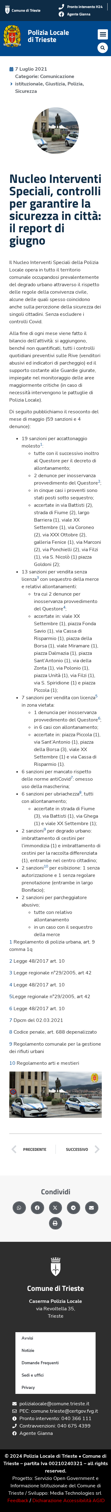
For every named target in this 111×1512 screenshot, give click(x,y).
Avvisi (27, 1338)
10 (12, 1063)
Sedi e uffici (32, 1375)
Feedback (17, 1500)
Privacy (28, 1387)
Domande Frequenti (40, 1363)
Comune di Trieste (26, 10)
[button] (103, 34)
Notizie (28, 1350)
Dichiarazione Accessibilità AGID (68, 1500)
